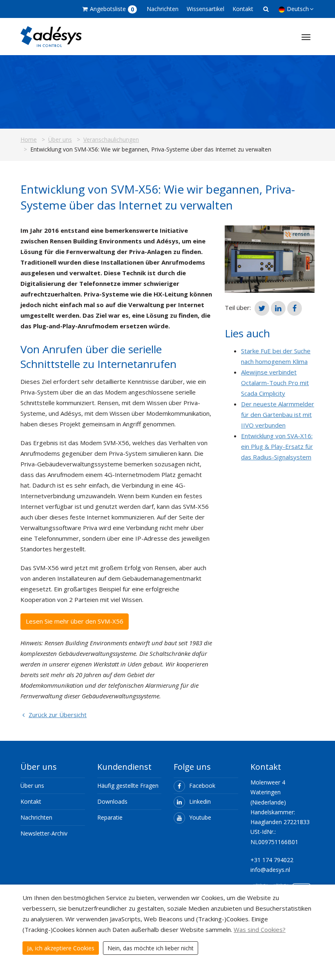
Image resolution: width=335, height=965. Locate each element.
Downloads (112, 801)
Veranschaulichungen (111, 139)
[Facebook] (294, 308)
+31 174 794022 (271, 860)
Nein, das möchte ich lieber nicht (150, 948)
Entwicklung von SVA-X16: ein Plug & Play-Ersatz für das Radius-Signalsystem (277, 446)
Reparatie (110, 817)
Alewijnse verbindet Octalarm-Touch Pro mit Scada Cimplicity (275, 382)
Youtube (200, 817)
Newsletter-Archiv (43, 833)
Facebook (202, 785)
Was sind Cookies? (260, 929)
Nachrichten (163, 9)
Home (28, 139)
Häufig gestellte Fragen (128, 785)
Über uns (60, 139)
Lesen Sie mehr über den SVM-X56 (74, 621)
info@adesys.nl (270, 870)
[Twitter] (262, 308)
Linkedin (200, 801)
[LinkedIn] (278, 308)
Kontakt (242, 9)
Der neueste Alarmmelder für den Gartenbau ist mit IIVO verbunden (277, 414)
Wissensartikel (205, 9)
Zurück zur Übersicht (58, 715)
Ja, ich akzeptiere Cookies (60, 948)
